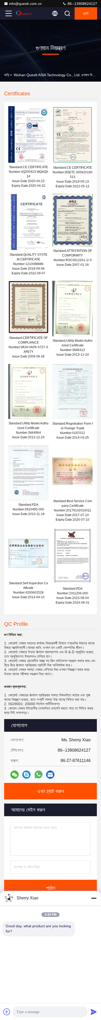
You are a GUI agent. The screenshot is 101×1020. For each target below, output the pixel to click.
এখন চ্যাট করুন (50, 791)
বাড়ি (6, 75)
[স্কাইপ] (26, 774)
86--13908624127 (82, 4)
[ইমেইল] (50, 774)
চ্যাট (86, 13)
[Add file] (6, 1011)
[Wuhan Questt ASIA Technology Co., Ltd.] (25, 13)
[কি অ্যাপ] (38, 774)
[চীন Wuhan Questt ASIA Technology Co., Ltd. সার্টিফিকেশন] (28, 134)
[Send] (94, 1011)
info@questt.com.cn (25, 4)
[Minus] (94, 898)
